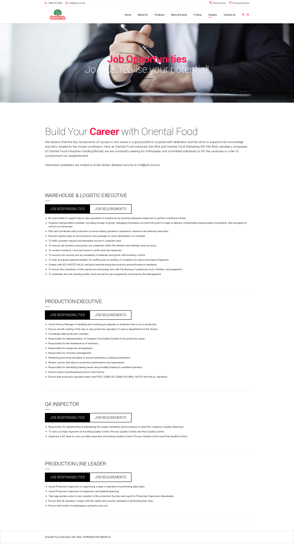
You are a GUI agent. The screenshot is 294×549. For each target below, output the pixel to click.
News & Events (179, 14)
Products (159, 14)
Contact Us (229, 14)
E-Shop (198, 14)
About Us (143, 14)
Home (128, 14)
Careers (212, 14)
